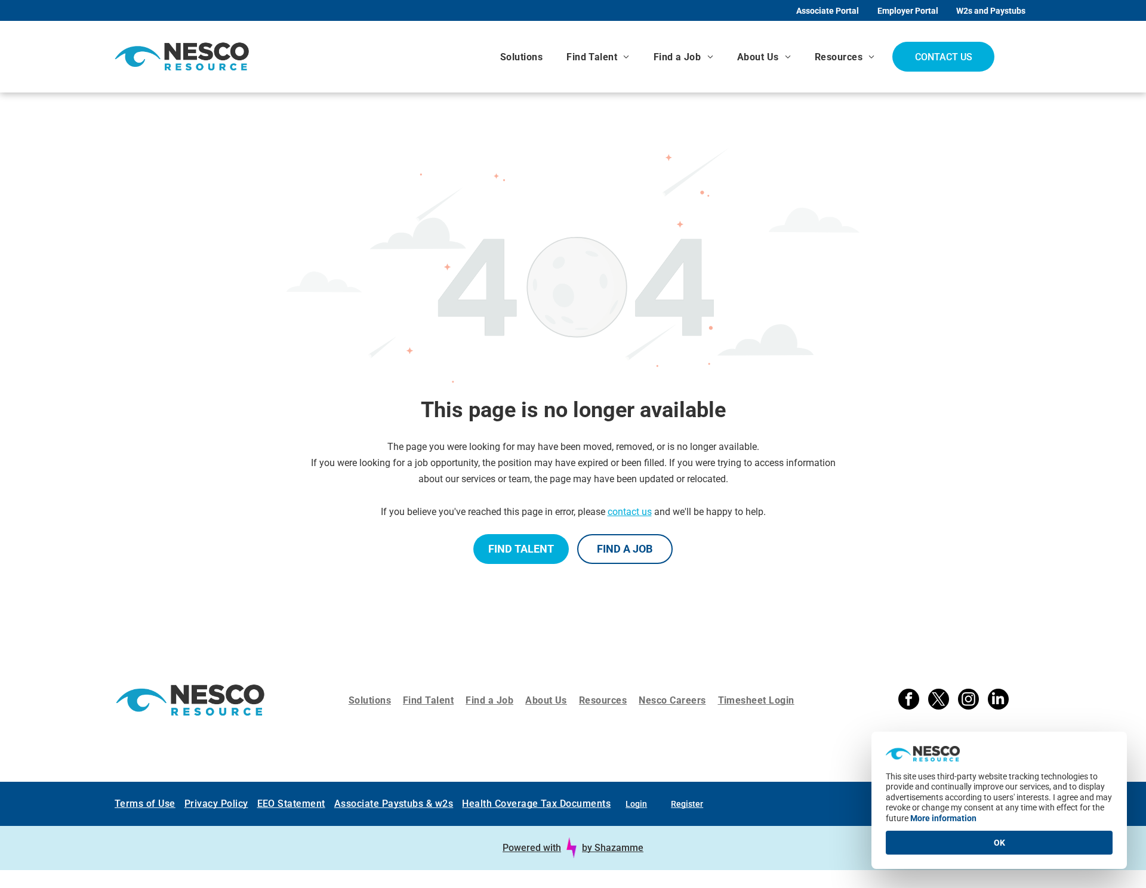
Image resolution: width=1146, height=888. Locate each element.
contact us (630, 511)
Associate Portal (827, 11)
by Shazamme (612, 847)
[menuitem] (521, 57)
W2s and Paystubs (990, 11)
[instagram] (968, 701)
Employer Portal (907, 11)
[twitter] (938, 701)
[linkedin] (998, 701)
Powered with (532, 847)
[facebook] (908, 701)
